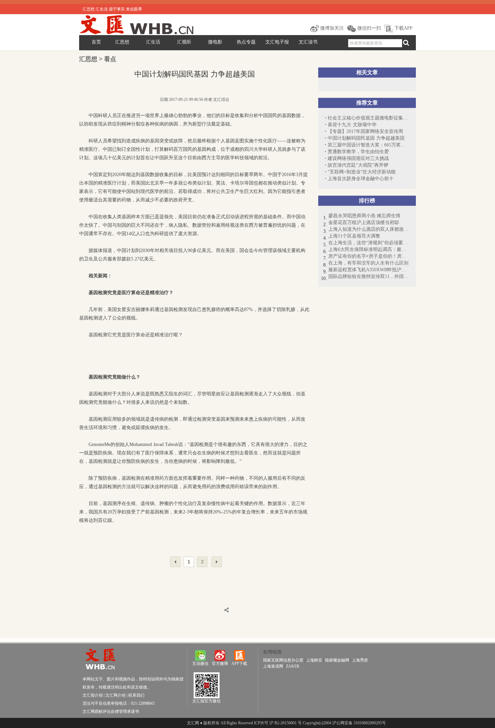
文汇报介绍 (92, 695)
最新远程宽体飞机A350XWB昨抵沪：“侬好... (368, 269)
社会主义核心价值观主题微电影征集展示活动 (368, 117)
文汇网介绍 (115, 695)
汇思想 (122, 42)
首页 (96, 42)
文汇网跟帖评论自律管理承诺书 (110, 711)
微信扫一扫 (368, 28)
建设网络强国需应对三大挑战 (358, 158)
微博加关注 (331, 28)
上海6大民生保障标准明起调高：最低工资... (368, 249)
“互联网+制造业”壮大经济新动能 (362, 171)
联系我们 (136, 695)
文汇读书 (308, 42)
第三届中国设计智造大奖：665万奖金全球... (368, 144)
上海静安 (314, 660)
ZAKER (292, 666)
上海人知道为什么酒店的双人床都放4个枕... (368, 229)
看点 (110, 59)
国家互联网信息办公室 (283, 660)
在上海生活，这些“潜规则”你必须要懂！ (368, 242)
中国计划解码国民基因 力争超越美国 (366, 138)
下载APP (402, 28)
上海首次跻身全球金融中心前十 (361, 178)
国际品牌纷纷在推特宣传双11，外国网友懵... (368, 276)
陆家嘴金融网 (337, 660)
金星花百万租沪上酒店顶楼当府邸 (363, 222)
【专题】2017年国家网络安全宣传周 (365, 131)
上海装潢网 (273, 666)
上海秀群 (360, 660)
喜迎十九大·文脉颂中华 (352, 124)
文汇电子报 (277, 42)
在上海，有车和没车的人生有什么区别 (368, 262)
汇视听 (184, 42)
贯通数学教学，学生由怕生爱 (358, 151)
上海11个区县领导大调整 (354, 236)
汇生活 (153, 42)
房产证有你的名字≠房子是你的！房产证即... (368, 256)
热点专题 (246, 42)
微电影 (215, 42)
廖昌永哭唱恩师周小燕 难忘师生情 (364, 215)
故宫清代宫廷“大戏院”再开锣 (358, 165)
